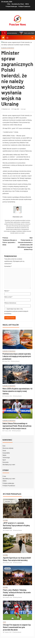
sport (4, 622)
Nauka (4, 455)
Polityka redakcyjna (11, 6)
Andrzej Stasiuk (15, 361)
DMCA (27, 4)
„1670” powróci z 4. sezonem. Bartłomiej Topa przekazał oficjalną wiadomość (16, 525)
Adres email (8, 297)
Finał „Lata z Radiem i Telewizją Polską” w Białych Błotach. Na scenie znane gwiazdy (17, 592)
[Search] (32, 37)
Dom (4, 446)
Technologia (6, 457)
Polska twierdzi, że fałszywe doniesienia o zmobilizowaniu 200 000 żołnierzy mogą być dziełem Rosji (25, 243)
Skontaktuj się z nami (18, 4)
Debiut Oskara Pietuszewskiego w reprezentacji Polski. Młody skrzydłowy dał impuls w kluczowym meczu (17, 426)
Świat (4, 450)
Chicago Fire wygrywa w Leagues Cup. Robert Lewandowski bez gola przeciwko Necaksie (17, 627)
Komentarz (8, 266)
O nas (8, 4)
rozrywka (5, 520)
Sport (4, 460)
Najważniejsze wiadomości (9, 351)
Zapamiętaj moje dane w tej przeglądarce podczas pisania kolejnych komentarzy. (16, 311)
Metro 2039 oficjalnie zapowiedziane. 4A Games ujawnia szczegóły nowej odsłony (17, 391)
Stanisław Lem (6, 109)
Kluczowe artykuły (8, 448)
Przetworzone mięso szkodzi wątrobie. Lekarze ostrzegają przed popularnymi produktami (17, 356)
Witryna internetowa (10, 303)
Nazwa (6, 291)
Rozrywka (5, 462)
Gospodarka (6, 453)
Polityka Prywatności (24, 6)
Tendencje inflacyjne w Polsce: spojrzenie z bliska (10, 241)
